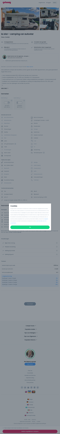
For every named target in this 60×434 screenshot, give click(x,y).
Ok (30, 227)
